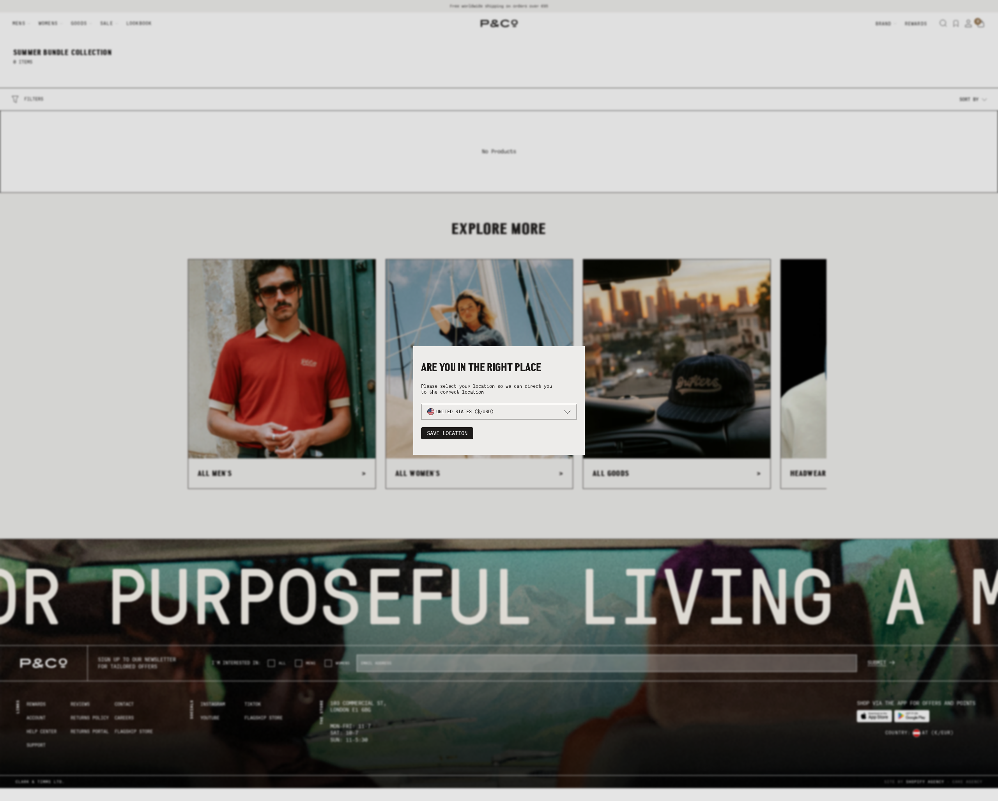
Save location (447, 433)
